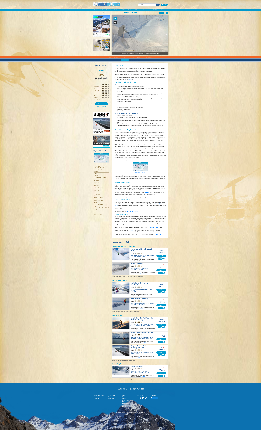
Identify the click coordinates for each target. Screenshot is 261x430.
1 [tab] (121, 50)
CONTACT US (157, 234)
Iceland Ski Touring (136, 264)
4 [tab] (127, 50)
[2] (102, 92)
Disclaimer (110, 396)
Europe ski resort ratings (153, 227)
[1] (102, 97)
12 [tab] (143, 50)
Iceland (99, 12)
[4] (102, 84)
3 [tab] (125, 50)
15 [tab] (149, 50)
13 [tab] (145, 50)
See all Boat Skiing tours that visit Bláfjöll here (124, 379)
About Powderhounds (99, 395)
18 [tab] (155, 50)
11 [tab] (141, 50)
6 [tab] (131, 50)
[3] (96, 78)
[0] (135, 253)
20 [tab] (159, 50)
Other (155, 10)
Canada (116, 10)
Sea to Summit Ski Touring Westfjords (139, 284)
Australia (124, 405)
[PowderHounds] (111, 5)
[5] (135, 322)
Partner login (111, 398)
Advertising (96, 396)
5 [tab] (129, 50)
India (123, 406)
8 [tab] (135, 50)
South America (127, 10)
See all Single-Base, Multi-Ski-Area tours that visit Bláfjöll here (128, 276)
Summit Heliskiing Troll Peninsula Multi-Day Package (141, 319)
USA (136, 10)
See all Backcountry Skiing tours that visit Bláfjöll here (126, 311)
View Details (161, 255)
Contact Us (96, 398)
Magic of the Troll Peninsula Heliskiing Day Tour (139, 347)
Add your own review (101, 103)
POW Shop (163, 10)
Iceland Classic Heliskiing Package (142, 333)
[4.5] (135, 334)
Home (96, 10)
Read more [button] (143, 260)
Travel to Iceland (155, 197)
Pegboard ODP (141, 412)
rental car (130, 79)
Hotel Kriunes (130, 207)
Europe (108, 10)
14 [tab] (147, 50)
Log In (164, 4)
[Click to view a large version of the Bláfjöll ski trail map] (140, 166)
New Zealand (145, 10)
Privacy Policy (111, 395)
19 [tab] (157, 50)
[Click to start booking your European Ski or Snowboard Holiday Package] (101, 26)
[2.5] (102, 88)
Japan (101, 10)
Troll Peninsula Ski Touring (139, 299)
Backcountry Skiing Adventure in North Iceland (141, 250)
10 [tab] (139, 50)
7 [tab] (133, 50)
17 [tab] (153, 50)
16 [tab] (151, 50)
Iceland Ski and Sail (136, 366)
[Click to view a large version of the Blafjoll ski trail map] (101, 158)
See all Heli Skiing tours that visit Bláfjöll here (123, 360)
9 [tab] (137, 50)
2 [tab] (123, 50)
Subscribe (155, 397)
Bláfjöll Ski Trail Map (140, 172)
